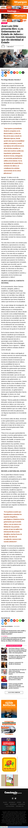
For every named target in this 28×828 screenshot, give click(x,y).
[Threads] (23, 72)
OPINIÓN (19, 802)
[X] (5, 72)
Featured (16, 626)
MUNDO (6, 804)
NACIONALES (12, 802)
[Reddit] (8, 72)
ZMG (24, 802)
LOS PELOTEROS (10, 806)
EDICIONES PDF (20, 806)
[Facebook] (2, 72)
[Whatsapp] (20, 72)
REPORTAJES (13, 804)
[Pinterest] (14, 72)
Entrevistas (21, 804)
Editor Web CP (10, 46)
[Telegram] (2, 75)
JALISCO (5, 802)
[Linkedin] (11, 72)
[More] (5, 75)
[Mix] (17, 72)
